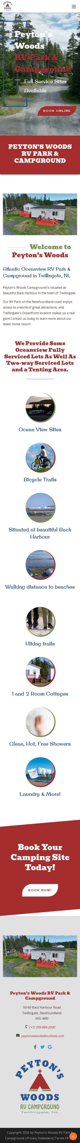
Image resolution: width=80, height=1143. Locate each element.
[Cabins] (40, 671)
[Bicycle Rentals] (40, 457)
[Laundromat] (40, 771)
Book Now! (40, 890)
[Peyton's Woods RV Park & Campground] (35, 1048)
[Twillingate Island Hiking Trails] (40, 621)
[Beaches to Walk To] (40, 564)
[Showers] (40, 721)
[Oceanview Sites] (40, 407)
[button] (8, 74)
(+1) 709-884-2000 (42, 1027)
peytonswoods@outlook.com (42, 1036)
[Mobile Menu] (73, 6)
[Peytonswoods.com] (7, 5)
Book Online (57, 111)
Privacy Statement (40, 1138)
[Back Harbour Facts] (40, 507)
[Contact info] (73, 1136)
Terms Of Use (65, 1138)
